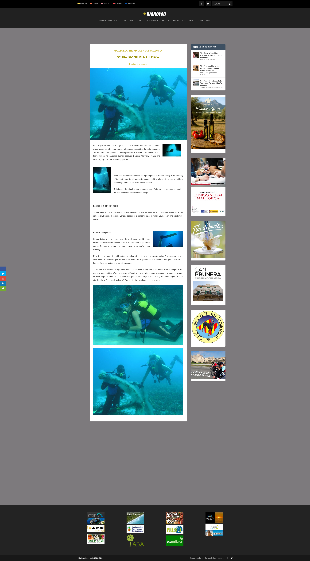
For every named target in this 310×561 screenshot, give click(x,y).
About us (221, 558)
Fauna (191, 21)
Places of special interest (109, 21)
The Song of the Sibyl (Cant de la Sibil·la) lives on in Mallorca (211, 55)
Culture (140, 21)
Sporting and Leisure (138, 64)
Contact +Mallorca (196, 558)
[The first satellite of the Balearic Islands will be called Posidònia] (196, 68)
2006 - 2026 (98, 558)
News (208, 21)
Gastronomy (152, 21)
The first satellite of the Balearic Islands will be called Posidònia (210, 68)
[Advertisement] (138, 458)
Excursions (128, 21)
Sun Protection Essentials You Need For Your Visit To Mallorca (211, 83)
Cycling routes (179, 21)
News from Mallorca (216, 87)
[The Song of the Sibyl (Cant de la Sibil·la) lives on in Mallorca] (196, 55)
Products (166, 21)
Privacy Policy (210, 558)
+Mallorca (81, 558)
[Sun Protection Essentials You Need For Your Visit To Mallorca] (196, 82)
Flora (200, 21)
